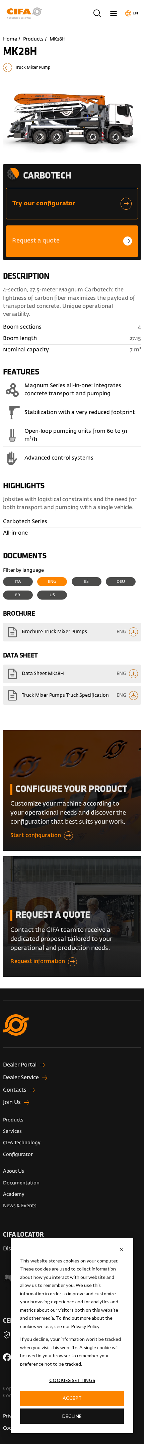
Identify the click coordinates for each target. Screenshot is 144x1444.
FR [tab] (17, 595)
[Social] (7, 1357)
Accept (72, 1398)
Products (33, 39)
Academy (13, 1194)
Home (10, 39)
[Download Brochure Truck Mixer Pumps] (72, 632)
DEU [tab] (121, 582)
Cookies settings (72, 1380)
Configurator (18, 1154)
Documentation (21, 1183)
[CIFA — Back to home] (25, 13)
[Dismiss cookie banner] (121, 1249)
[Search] (97, 13)
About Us (13, 1171)
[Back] (72, 67)
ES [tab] (86, 582)
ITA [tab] (18, 582)
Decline (72, 1416)
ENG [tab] (52, 582)
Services (12, 1131)
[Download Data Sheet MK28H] (72, 674)
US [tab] (52, 595)
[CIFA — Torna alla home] (72, 1031)
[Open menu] (113, 13)
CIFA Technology (22, 1143)
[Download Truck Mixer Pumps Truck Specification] (72, 695)
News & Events (20, 1206)
